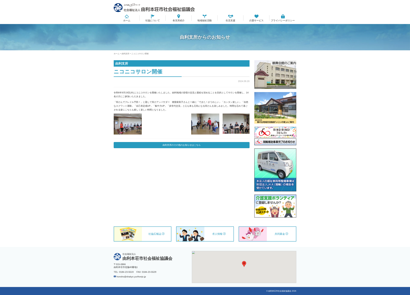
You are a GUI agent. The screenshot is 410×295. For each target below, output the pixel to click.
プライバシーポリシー (283, 20)
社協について (152, 20)
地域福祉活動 (204, 20)
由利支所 (125, 54)
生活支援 (230, 20)
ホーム (126, 20)
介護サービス (256, 20)
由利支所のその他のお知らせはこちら (182, 145)
